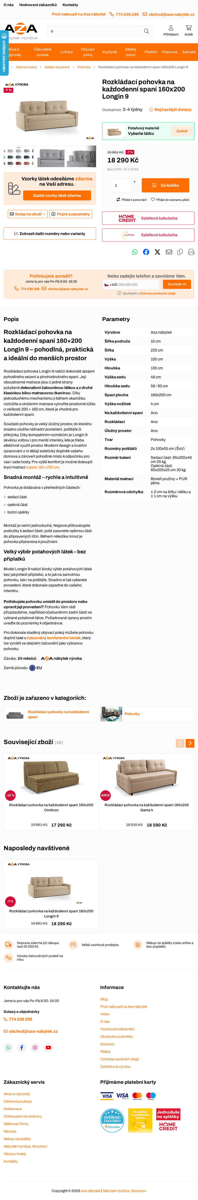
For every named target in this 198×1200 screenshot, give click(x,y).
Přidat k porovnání (134, 200)
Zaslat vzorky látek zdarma (57, 195)
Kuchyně (110, 52)
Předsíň (151, 52)
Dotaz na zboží (28, 214)
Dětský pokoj (130, 52)
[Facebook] (22, 1048)
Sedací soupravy (57, 67)
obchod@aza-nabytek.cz (171, 14)
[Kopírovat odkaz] (180, 252)
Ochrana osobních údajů (119, 1059)
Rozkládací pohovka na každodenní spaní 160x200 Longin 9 (51, 913)
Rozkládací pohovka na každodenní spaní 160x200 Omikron (51, 807)
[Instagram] (35, 1048)
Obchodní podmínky (116, 1037)
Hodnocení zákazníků (38, 5)
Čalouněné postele (42, 52)
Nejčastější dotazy (173, 109)
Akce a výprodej (14, 52)
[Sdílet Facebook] (146, 252)
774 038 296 (127, 14)
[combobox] (99, 31)
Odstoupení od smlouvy (23, 1116)
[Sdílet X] (157, 252)
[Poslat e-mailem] (169, 252)
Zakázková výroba (115, 1066)
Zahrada (189, 52)
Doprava (107, 1044)
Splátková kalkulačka (159, 218)
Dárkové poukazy (18, 1101)
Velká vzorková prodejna (100, 945)
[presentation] (91, 156)
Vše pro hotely (15, 1154)
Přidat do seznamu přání (172, 200)
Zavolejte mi (177, 284)
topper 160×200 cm (42, 467)
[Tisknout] (191, 252)
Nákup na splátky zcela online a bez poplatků (169, 944)
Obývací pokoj (87, 52)
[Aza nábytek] (20, 31)
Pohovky (84, 67)
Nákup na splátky (17, 1139)
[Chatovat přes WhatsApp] (135, 252)
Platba (105, 1052)
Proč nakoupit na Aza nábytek (79, 14)
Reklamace (13, 1109)
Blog (103, 999)
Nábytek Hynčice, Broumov (25, 1146)
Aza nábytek (90, 1191)
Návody (10, 1131)
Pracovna (169, 52)
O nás (9, 5)
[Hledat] (146, 31)
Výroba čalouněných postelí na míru (40, 957)
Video (105, 1014)
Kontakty (70, 5)
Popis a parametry (73, 214)
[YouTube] (48, 1048)
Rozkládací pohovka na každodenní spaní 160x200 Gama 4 (147, 807)
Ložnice (66, 52)
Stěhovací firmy (16, 1124)
